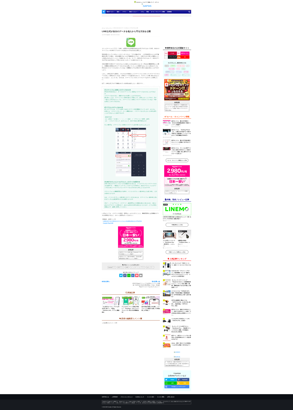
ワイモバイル (180, 65)
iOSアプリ (120, 267)
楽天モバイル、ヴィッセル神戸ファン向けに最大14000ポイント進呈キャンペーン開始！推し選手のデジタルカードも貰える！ (181, 150)
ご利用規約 (115, 396)
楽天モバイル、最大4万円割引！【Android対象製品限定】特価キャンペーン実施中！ (130, 257)
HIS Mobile (179, 72)
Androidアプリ (112, 267)
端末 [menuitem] (118, 11)
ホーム (103, 28)
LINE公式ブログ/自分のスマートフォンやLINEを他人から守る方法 (122, 221)
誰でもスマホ (185, 75)
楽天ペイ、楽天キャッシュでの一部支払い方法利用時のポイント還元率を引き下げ (181, 337)
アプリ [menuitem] (124, 11)
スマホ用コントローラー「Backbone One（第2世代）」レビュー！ (169, 243)
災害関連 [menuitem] (169, 11)
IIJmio (178, 68)
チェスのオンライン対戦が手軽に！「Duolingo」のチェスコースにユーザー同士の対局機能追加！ (130, 309)
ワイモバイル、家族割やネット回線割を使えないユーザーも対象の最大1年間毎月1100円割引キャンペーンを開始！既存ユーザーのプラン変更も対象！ (176, 107)
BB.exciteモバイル (175, 75)
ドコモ (172, 53)
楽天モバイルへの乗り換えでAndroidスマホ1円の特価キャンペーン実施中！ (130, 253)
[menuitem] (104, 12)
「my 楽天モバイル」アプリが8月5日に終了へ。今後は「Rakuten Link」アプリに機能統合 (110, 309)
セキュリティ (109, 28)
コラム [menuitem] (142, 11)
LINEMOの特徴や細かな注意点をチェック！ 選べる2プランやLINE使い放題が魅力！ (177, 217)
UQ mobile (171, 68)
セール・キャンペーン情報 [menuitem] (158, 11)
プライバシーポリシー (126, 396)
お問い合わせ (170, 396)
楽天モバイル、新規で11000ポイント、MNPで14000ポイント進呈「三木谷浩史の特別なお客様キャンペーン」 (181, 312)
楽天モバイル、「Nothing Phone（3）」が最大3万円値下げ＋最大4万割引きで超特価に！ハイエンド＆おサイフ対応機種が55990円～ (181, 132)
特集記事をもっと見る (177, 224)
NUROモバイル (170, 72)
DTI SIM (186, 72)
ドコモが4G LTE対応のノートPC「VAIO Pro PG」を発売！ (180, 319)
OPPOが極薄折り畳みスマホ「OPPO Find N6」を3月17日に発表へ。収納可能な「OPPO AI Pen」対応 (180, 303)
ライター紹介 (150, 396)
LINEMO (173, 65)
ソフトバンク (172, 57)
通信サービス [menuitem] (110, 11)
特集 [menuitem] (147, 11)
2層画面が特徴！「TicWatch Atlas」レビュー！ (184, 242)
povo (188, 65)
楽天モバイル (185, 53)
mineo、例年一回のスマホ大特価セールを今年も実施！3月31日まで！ (181, 344)
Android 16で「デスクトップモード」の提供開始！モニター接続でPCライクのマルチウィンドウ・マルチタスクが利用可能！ (180, 273)
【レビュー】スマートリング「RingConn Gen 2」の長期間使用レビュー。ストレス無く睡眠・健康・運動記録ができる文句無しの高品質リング (181, 283)
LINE (127, 267)
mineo (183, 68)
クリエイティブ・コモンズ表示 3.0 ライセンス (173, 401)
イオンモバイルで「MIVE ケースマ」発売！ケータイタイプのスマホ (181, 264)
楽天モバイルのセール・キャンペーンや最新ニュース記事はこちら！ (176, 191)
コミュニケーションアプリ (137, 267)
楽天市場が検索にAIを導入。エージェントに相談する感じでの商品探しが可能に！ (151, 308)
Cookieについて (139, 396)
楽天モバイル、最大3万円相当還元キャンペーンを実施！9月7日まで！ (181, 141)
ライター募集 (160, 396)
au (185, 57)
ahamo (166, 65)
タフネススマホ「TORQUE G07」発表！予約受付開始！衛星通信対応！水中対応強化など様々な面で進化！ (181, 293)
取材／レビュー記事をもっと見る (177, 252)
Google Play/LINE (108, 223)
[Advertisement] (131, 22)
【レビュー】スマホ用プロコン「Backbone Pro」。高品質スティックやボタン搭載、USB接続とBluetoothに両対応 (181, 329)
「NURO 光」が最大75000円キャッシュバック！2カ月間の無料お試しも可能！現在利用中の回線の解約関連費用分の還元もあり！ (177, 363)
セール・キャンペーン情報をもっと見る (177, 160)
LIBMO (166, 75)
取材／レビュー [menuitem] (133, 11)
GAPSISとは (105, 396)
